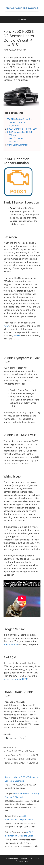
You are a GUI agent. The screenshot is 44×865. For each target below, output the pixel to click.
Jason (7, 777)
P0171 (6, 326)
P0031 (17, 335)
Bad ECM (14, 141)
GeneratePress (22, 861)
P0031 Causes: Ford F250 (20, 132)
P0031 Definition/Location (19, 119)
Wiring (12, 135)
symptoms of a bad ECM (16, 679)
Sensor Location (17, 122)
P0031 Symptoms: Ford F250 (22, 129)
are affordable (11, 644)
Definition (14, 125)
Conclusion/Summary (17, 145)
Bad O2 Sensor (16, 138)
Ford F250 (12, 747)
